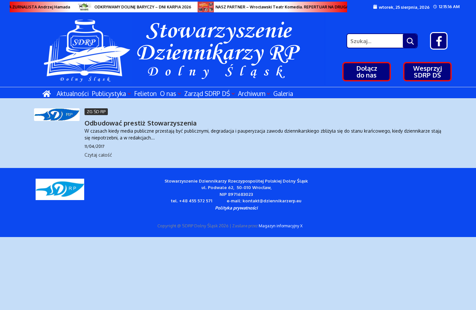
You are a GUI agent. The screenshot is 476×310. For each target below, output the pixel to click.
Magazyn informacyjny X (280, 225)
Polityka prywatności (236, 207)
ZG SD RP (96, 111)
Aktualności (73, 93)
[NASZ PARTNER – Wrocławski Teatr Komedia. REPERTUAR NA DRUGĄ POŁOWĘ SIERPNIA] (204, 7)
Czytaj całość (98, 155)
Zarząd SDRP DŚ (207, 93)
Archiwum (251, 93)
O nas (168, 93)
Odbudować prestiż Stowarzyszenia (141, 123)
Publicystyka (109, 93)
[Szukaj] (410, 41)
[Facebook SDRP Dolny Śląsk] (439, 41)
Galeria (283, 93)
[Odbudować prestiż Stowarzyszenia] (57, 114)
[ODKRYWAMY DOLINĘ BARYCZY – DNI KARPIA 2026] (82, 7)
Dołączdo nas (366, 71)
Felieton (145, 93)
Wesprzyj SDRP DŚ (427, 71)
